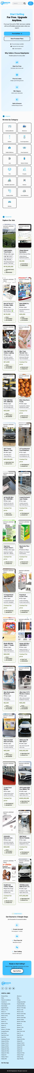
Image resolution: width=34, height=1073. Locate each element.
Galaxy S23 (19, 1049)
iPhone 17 (3, 1011)
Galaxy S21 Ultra (5, 1052)
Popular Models (21, 1003)
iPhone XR (19, 1029)
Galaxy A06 (4, 1058)
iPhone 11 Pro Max (5, 1029)
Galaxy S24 (19, 1047)
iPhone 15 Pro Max (21, 1017)
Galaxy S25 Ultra (21, 1039)
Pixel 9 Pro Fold (4, 1035)
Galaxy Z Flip (20, 1056)
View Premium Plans (17, 38)
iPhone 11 (3, 1027)
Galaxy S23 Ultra (5, 1049)
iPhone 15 (3, 1021)
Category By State (21, 1002)
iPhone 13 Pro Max (5, 1013)
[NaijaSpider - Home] (6, 984)
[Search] (25, 3)
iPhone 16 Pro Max (21, 1013)
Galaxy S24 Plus (5, 1047)
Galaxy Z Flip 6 (20, 1054)
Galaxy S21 (4, 1054)
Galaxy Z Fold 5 (20, 1043)
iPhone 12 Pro (20, 1011)
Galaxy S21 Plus (20, 1052)
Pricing (18, 1000)
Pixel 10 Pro (4, 1033)
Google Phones (5, 1031)
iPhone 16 (3, 1017)
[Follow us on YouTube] (13, 988)
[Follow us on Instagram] (6, 988)
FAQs (2, 998)
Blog (18, 998)
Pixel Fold (19, 1037)
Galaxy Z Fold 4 (5, 1045)
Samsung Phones (5, 1039)
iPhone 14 (19, 1023)
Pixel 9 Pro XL (20, 1035)
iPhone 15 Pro (4, 1019)
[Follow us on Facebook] (2, 988)
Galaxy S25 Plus (5, 1041)
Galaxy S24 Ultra (21, 1045)
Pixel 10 (19, 1033)
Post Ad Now (16, 33)
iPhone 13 (3, 1025)
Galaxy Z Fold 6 (5, 1043)
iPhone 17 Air (20, 1009)
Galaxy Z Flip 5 (4, 1056)
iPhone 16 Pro (4, 1015)
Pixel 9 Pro (3, 1037)
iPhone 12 (19, 1025)
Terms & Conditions (6, 1000)
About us (19, 996)
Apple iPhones (4, 1007)
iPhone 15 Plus (20, 1019)
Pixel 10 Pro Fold (21, 1031)
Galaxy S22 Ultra (5, 1051)
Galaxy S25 (19, 1041)
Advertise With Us (21, 1005)
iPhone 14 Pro (4, 1023)
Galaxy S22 (19, 1051)
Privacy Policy (4, 996)
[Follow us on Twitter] (10, 988)
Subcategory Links (5, 1003)
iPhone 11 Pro (20, 1027)
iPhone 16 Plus (20, 1015)
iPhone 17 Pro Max (21, 1007)
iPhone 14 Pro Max (21, 1021)
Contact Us (4, 1002)
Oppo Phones (20, 1058)
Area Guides (4, 1005)
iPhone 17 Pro (4, 1009)
